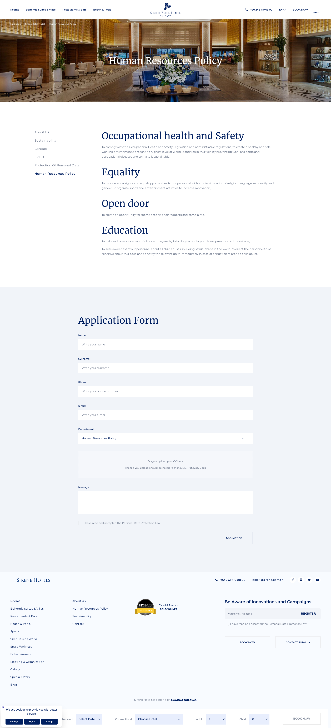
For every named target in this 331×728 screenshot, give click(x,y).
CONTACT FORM (296, 642)
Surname (84, 358)
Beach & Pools (102, 9)
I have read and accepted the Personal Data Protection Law (122, 523)
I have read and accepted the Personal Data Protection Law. (268, 623)
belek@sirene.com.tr (267, 579)
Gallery (15, 669)
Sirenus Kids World (23, 639)
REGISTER (308, 613)
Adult (199, 719)
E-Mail (82, 405)
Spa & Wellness (21, 646)
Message (83, 487)
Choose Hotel (123, 719)
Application (234, 538)
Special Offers (20, 677)
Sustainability (45, 140)
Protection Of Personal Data (57, 165)
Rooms (14, 9)
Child (242, 719)
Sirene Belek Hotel (35, 24)
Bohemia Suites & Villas (41, 9)
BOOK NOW (300, 9)
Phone (82, 382)
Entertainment (21, 654)
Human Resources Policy (54, 174)
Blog (13, 684)
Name (82, 335)
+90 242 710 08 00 (261, 9)
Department (86, 429)
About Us (41, 132)
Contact (40, 149)
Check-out (67, 719)
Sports (15, 631)
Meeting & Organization (27, 661)
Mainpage (15, 24)
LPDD (39, 157)
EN (281, 9)
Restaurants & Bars (74, 9)
